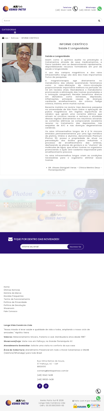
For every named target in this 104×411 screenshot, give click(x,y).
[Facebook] (39, 385)
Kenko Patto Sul (48, 400)
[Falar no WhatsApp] (98, 398)
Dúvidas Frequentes (14, 296)
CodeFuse (96, 401)
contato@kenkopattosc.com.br (52, 371)
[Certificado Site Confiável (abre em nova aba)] (80, 405)
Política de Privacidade (15, 302)
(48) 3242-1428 (45, 375)
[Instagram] (46, 385)
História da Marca (12, 293)
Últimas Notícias (12, 290)
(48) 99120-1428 (45, 379)
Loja (6, 38)
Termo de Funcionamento (17, 299)
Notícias (15, 38)
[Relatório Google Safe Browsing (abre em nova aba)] (93, 405)
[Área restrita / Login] (73, 401)
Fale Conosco (10, 311)
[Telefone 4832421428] (98, 391)
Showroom (9, 308)
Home (7, 287)
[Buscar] (99, 20)
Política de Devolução (15, 305)
